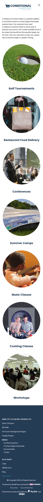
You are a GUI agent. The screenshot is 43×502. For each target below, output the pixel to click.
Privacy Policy (14, 488)
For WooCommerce (11, 443)
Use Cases (6, 476)
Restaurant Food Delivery (21, 140)
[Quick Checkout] (21, 413)
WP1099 (5, 427)
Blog (4, 472)
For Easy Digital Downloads (14, 446)
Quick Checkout (8, 423)
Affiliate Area (6, 468)
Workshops (21, 398)
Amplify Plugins (8, 436)
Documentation (9, 449)
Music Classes (21, 295)
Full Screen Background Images (14, 431)
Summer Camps (21, 243)
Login (4, 464)
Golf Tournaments (21, 88)
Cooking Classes (21, 346)
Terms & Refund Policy (26, 488)
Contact (6, 452)
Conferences (22, 191)
